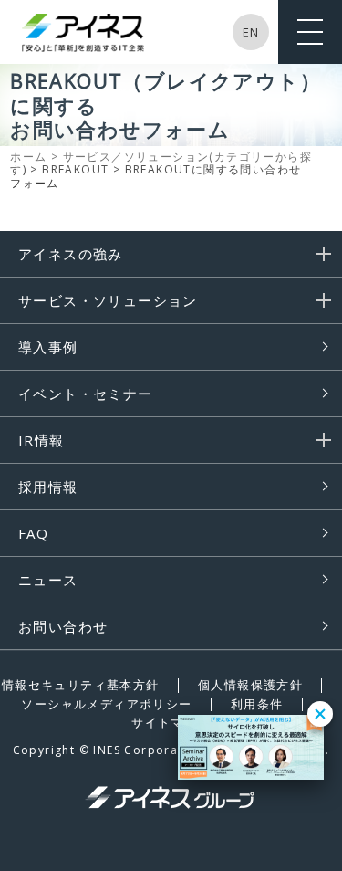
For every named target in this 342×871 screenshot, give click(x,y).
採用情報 (48, 486)
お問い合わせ (63, 626)
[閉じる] (320, 714)
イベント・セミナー (85, 393)
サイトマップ (170, 722)
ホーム (28, 156)
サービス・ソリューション (108, 300)
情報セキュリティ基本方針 (81, 685)
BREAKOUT (75, 169)
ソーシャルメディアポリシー (106, 704)
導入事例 (48, 347)
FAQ (33, 533)
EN (251, 32)
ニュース (48, 580)
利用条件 (257, 704)
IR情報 (41, 440)
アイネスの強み (70, 254)
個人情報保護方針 (250, 685)
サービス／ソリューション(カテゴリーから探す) (161, 163)
